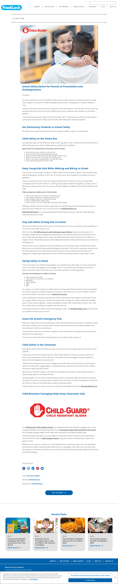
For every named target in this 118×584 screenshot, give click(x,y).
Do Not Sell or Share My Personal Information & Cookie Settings (90, 575)
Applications (49, 6)
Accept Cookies (90, 580)
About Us (113, 6)
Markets (37, 6)
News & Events (79, 6)
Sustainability (64, 6)
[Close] (115, 577)
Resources (92, 6)
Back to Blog (19, 18)
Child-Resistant (34, 480)
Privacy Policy (34, 579)
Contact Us (109, 561)
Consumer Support (33, 476)
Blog (103, 6)
